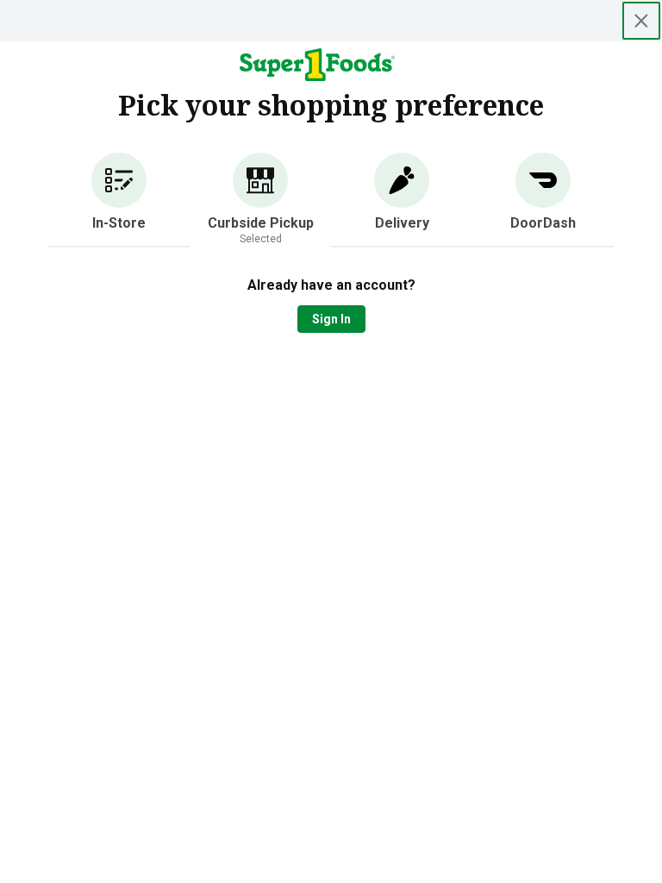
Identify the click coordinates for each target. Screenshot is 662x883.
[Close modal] (641, 20)
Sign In (331, 319)
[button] (119, 200)
